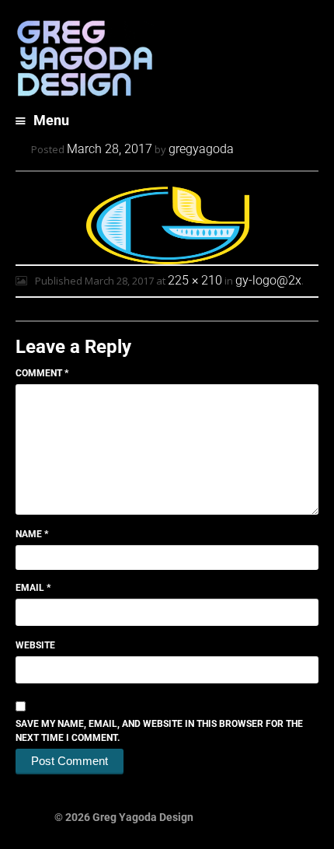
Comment (42, 373)
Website (35, 645)
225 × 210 (195, 280)
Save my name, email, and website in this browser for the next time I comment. (159, 730)
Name (32, 534)
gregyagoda (201, 149)
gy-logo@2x (268, 280)
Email (33, 587)
